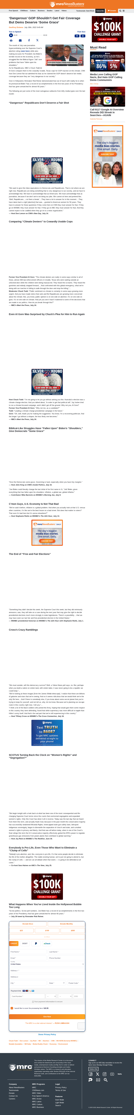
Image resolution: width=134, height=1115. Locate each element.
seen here (25, 51)
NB (39, 1041)
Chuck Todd (13, 1041)
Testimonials (81, 11)
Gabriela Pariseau (96, 119)
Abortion (46, 1041)
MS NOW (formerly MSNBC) (66, 1041)
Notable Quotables (16, 1044)
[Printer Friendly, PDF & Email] (20, 40)
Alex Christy (94, 84)
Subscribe (100, 11)
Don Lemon (24, 1041)
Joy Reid (33, 1041)
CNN (53, 1041)
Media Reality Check (40, 1044)
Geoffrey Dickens (16, 27)
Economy (53, 1044)
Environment (63, 1044)
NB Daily (27, 1044)
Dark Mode (90, 11)
